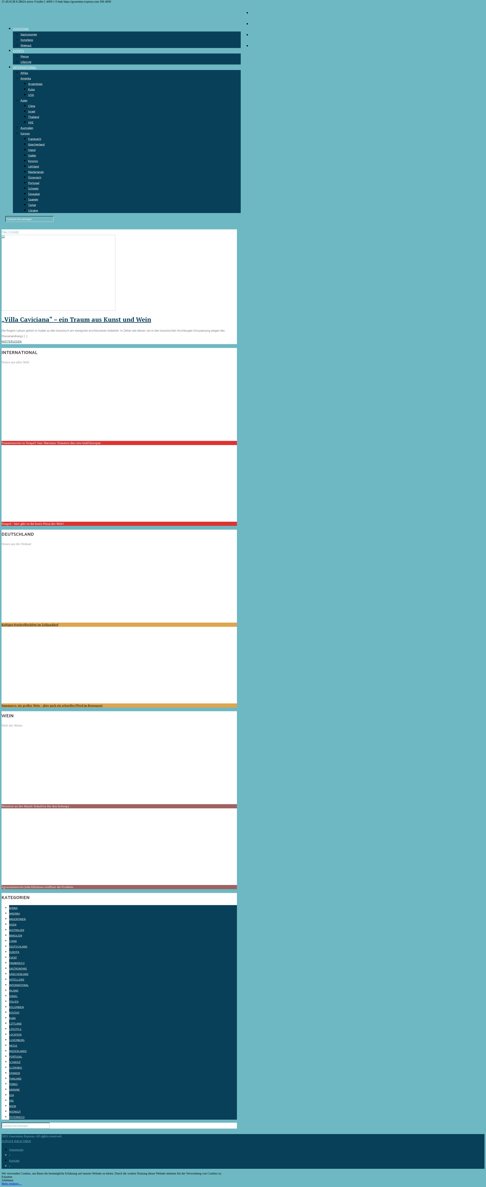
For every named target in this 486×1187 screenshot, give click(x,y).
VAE (31, 122)
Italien (32, 155)
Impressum (16, 1149)
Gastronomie (29, 34)
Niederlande (36, 172)
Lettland (33, 166)
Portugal (33, 183)
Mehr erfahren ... (12, 1183)
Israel (31, 111)
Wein (12, 1106)
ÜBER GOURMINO (263, 13)
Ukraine (33, 210)
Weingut (26, 45)
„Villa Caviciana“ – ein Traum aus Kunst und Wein (76, 319)
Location (15, 1034)
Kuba (31, 89)
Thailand (33, 117)
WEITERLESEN (12, 341)
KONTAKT (257, 24)
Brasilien (15, 935)
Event (13, 957)
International (19, 985)
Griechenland (36, 144)
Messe (25, 56)
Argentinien (35, 84)
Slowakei (34, 194)
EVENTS (18, 50)
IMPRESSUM (259, 35)
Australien (27, 128)
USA (31, 95)
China (31, 106)
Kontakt (14, 1160)
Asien (24, 100)
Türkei (32, 205)
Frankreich (34, 139)
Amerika (26, 78)
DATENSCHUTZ (261, 46)
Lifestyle (26, 62)
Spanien (33, 199)
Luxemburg (16, 1040)
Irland (32, 150)
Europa (25, 133)
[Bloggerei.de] (9, 1131)
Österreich (34, 177)
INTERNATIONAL (24, 67)
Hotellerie (27, 39)
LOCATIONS (21, 28)
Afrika (24, 73)
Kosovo (33, 161)
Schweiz (33, 188)
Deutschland (18, 946)
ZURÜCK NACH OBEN (16, 1141)
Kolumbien (16, 1007)
